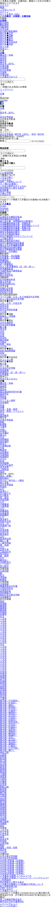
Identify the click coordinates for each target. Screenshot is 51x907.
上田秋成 (4, 469)
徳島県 (3, 800)
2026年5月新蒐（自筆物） (12, 867)
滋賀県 (3, 776)
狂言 (2, 575)
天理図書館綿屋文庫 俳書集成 (15, 223)
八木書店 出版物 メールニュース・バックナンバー (24, 878)
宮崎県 (3, 819)
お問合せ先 (5, 194)
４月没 (3, 653)
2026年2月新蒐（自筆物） (12, 860)
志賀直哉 (4, 513)
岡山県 (3, 793)
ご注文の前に (6, 177)
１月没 (3, 647)
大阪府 (3, 780)
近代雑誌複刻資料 (8, 31)
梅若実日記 (5, 273)
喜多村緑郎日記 (7, 284)
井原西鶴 (4, 463)
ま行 (2, 547)
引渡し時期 (5, 192)
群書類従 (4, 260)
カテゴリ (4, 5)
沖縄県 (3, 824)
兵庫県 (3, 783)
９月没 (3, 664)
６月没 (3, 657)
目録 (2, 353)
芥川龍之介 (5, 493)
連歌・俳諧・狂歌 (8, 847)
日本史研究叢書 (7, 325)
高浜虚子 (4, 519)
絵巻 (2, 837)
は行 (2, 536)
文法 (2, 405)
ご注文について (7, 10)
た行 (2, 517)
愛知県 (3, 772)
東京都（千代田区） (10, 701)
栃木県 (3, 692)
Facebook (4, 208)
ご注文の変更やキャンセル (13, 186)
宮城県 (3, 681)
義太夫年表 (5, 282)
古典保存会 (5, 590)
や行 (2, 558)
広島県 (3, 796)
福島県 (3, 688)
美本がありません (8, 379)
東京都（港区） (7, 705)
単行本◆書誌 (6, 40)
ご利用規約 (5, 880)
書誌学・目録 (6, 55)
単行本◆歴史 (6, 38)
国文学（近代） (7, 64)
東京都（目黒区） (8, 720)
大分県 (3, 817)
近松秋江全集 (6, 292)
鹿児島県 (4, 821)
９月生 (3, 636)
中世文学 (4, 834)
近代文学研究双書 (8, 310)
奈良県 (3, 785)
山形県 (3, 685)
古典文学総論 (6, 420)
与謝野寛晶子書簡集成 (11, 271)
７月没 (3, 659)
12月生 (3, 642)
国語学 (3, 59)
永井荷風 (4, 530)
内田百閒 (4, 500)
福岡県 (3, 809)
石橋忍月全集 (6, 288)
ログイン (4, 12)
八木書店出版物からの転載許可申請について (22, 884)
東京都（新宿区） (8, 707)
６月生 (3, 629)
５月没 (3, 655)
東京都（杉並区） (8, 726)
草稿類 (3, 603)
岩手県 (3, 679)
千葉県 (3, 698)
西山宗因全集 (6, 275)
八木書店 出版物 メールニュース (16, 875)
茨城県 (3, 690)
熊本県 (3, 815)
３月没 (3, 651)
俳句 (34, 134)
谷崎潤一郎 (5, 526)
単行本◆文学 (6, 33)
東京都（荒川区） (8, 742)
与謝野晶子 (5, 562)
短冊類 (3, 614)
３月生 (3, 623)
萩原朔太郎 (5, 539)
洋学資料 (4, 402)
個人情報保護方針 (8, 886)
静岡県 (3, 770)
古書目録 (4, 74)
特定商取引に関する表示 (12, 188)
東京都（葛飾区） (8, 744)
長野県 (3, 757)
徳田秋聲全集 (6, 290)
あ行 (2, 489)
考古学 (3, 329)
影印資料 (4, 22)
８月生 (3, 634)
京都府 (3, 778)
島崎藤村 (4, 515)
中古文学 (4, 832)
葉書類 (3, 608)
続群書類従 (5, 262)
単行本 (41, 134)
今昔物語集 (5, 446)
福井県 (3, 765)
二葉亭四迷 (5, 543)
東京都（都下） (7, 750)
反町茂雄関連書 (7, 351)
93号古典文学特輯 (8, 856)
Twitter (3, 206)
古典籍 (3, 72)
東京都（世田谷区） (10, 722)
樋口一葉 (4, 541)
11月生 (3, 640)
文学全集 (4, 29)
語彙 (2, 407)
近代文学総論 (6, 117)
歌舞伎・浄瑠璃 (7, 316)
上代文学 (4, 830)
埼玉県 (3, 696)
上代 (2, 428)
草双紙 (3, 841)
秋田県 (3, 683)
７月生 (3, 631)
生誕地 (3, 672)
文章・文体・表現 (8, 409)
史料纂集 (4, 374)
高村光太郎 (5, 521)
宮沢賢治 (4, 554)
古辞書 (3, 398)
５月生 (3, 627)
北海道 (3, 675)
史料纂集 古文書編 (10, 258)
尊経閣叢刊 (5, 593)
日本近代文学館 (7, 368)
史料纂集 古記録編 (10, 256)
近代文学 (4, 307)
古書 (2, 53)
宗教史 (3, 342)
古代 (2, 331)
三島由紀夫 (5, 551)
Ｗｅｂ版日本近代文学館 (12, 299)
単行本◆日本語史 (8, 42)
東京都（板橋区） (8, 735)
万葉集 (3, 426)
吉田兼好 (4, 452)
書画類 (3, 610)
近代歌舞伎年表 (7, 279)
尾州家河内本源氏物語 (11, 247)
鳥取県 (3, 789)
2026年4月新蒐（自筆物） (12, 865)
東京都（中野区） (8, 729)
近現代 (3, 338)
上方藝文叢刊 (6, 238)
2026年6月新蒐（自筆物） (12, 869)
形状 (2, 601)
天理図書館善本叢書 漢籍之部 (15, 230)
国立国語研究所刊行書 (11, 392)
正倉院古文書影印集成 (11, 217)
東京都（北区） (7, 737)
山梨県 (3, 755)
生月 (2, 616)
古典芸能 (4, 66)
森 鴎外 (4, 556)
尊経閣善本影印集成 (10, 219)
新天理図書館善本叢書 (11, 249)
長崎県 (3, 813)
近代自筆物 (5, 70)
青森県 (3, 677)
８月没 (3, 662)
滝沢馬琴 (4, 467)
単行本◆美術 (6, 44)
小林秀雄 (4, 506)
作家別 (3, 487)
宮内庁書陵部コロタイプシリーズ (16, 236)
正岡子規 (4, 549)
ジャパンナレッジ (8, 904)
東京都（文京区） (8, 709)
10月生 (3, 638)
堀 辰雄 (4, 545)
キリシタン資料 (7, 400)
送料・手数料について (11, 182)
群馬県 (3, 694)
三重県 (3, 774)
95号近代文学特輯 (8, 858)
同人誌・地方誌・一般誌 (12, 480)
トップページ (6, 89)
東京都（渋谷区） (8, 724)
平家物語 (4, 454)
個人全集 (4, 482)
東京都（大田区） (8, 718)
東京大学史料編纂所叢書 (12, 245)
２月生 (3, 621)
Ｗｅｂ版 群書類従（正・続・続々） (17, 266)
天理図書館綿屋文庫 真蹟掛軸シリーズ (19, 225)
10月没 (3, 666)
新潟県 (3, 759)
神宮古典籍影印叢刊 (10, 232)
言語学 (3, 57)
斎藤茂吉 (4, 510)
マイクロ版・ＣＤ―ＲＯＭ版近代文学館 (19, 297)
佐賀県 (3, 811)
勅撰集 (3, 424)
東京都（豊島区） (8, 731)
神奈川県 (4, 752)
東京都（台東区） (8, 711)
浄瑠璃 (3, 577)
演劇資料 (4, 27)
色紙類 (3, 612)
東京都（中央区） (8, 703)
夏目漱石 (4, 534)
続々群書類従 (6, 264)
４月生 (3, 625)
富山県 (3, 761)
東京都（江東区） (8, 746)
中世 (2, 333)
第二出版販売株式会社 (11, 899)
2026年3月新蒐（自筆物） (12, 863)
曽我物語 (4, 456)
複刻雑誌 (4, 478)
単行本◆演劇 (6, 35)
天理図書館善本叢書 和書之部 (15, 228)
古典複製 (4, 68)
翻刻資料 (4, 25)
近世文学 (4, 305)
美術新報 (4, 370)
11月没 (3, 668)
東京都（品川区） (8, 716)
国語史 (3, 396)
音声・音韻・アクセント (12, 411)
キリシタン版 (6, 359)
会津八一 (4, 491)
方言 (2, 413)
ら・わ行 (4, 564)
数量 (2, 141)
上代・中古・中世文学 (11, 303)
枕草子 (3, 443)
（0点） (10, 14)
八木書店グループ (8, 891)
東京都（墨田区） (8, 713)
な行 (2, 528)
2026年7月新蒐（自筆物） (12, 871)
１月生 (3, 618)
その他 (3, 312)
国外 (2, 826)
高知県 (3, 806)
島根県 (3, 791)
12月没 (3, 670)
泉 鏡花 (4, 497)
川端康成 (4, 504)
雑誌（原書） (6, 476)
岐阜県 (3, 767)
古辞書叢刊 (5, 597)
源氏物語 (4, 441)
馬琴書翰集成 (6, 269)
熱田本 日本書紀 (8, 251)
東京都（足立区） (8, 739)
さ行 (2, 508)
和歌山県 (4, 787)
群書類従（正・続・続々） (13, 372)
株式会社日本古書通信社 (12, 901)
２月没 (3, 649)
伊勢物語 (4, 439)
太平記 (3, 459)
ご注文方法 (5, 179)
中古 (2, 437)
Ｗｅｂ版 (4, 46)
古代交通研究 (6, 323)
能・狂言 (4, 318)
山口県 (3, 798)
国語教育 (4, 415)
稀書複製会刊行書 (8, 586)
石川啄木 (4, 495)
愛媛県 (3, 804)
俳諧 (2, 472)
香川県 (3, 802)
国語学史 (4, 394)
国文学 (3, 61)
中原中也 (4, 532)
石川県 (3, 763)
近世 (2, 336)
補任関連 (4, 340)
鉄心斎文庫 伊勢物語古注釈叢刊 (16, 221)
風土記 (3, 435)
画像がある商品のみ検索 (15, 87)
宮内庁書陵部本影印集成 (12, 243)
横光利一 (4, 560)
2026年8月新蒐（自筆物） (12, 873)
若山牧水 (4, 567)
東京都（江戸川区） (10, 748)
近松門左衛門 (6, 465)
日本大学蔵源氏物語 (10, 234)
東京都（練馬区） (8, 733)
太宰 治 (4, 523)
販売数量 (4, 190)
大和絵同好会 (6, 588)
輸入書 (3, 327)
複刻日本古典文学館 (10, 595)
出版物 (3, 20)
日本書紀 (4, 433)
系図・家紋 (5, 344)
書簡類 (3, 605)
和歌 (2, 422)
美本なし (4, 48)
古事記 (3, 431)
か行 (2, 502)
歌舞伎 (3, 580)
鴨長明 (3, 450)
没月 (2, 644)
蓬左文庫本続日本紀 (10, 240)
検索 (2, 7)
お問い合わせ (6, 888)
